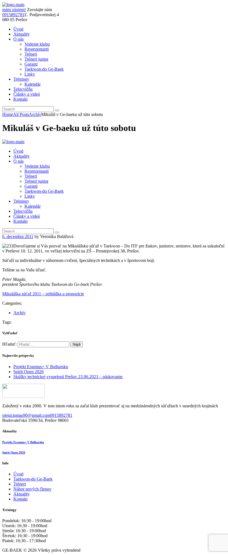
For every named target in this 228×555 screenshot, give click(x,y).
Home (7, 114)
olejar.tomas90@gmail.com (26, 415)
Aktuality (21, 494)
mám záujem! (14, 9)
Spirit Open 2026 (28, 371)
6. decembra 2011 (17, 236)
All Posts (21, 114)
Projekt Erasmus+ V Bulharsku (40, 366)
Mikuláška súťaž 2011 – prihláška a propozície (43, 293)
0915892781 (13, 14)
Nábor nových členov (32, 489)
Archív (35, 114)
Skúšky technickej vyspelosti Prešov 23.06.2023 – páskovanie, (68, 376)
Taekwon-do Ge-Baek (33, 479)
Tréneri (19, 484)
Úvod (18, 474)
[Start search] (57, 232)
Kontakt (20, 499)
